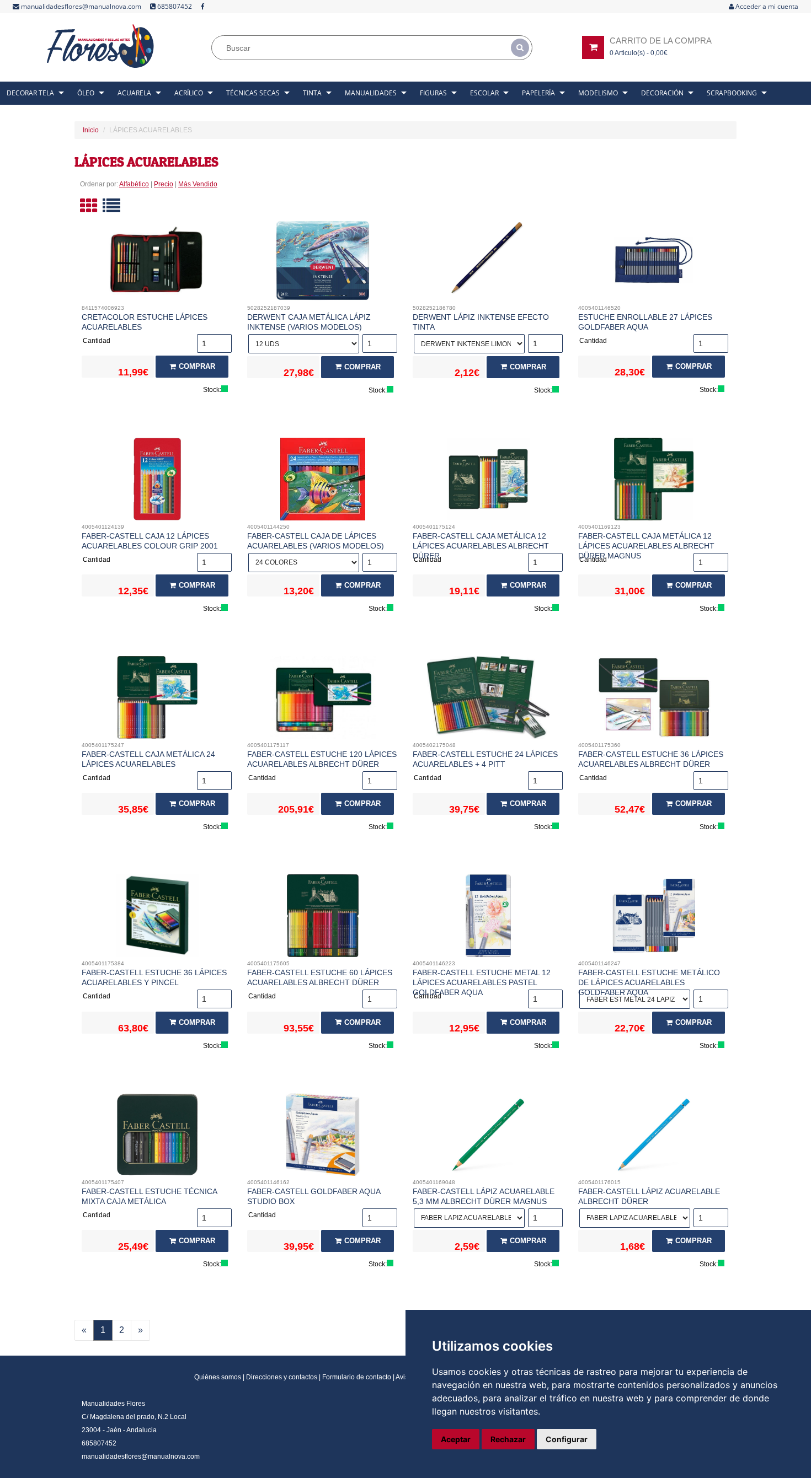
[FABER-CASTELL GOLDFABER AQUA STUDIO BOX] (323, 1137)
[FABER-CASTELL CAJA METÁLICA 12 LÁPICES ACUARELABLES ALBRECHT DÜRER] (488, 481)
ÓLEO (85, 93)
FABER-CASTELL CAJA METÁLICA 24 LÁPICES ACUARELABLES (148, 759)
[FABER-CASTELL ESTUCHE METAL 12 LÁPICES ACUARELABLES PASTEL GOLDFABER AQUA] (488, 918)
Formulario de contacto (356, 1377)
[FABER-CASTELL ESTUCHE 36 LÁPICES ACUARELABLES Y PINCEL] (157, 918)
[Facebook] (203, 6)
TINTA (312, 93)
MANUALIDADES (371, 93)
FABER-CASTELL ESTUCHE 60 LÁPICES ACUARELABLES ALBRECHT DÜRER (319, 977)
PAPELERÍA (538, 93)
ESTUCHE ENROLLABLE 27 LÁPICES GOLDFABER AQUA (645, 322)
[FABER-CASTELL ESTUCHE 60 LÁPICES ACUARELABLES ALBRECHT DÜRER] (323, 918)
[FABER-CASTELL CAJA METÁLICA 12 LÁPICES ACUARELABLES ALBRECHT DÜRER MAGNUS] (654, 481)
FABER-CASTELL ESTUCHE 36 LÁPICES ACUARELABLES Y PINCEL (154, 977)
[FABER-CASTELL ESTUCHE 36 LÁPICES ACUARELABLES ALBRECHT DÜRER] (654, 700)
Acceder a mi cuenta (766, 6)
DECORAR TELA (30, 93)
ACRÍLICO (188, 93)
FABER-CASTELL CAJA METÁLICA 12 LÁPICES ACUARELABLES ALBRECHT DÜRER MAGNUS (646, 545)
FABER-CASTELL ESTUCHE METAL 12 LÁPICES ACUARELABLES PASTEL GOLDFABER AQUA (482, 982)
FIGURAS (433, 93)
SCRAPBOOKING (732, 93)
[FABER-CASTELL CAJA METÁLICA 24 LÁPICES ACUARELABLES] (157, 700)
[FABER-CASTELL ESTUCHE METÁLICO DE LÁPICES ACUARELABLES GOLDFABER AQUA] (654, 918)
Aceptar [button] (456, 1439)
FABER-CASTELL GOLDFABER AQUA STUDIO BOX (313, 1196)
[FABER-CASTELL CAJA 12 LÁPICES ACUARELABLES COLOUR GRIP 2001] (157, 481)
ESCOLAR (484, 93)
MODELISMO (598, 93)
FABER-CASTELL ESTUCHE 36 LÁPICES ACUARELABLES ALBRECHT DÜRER (650, 759)
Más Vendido (197, 184)
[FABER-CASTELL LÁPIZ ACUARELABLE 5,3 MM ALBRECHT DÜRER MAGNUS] (488, 1137)
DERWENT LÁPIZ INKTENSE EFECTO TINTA (481, 322)
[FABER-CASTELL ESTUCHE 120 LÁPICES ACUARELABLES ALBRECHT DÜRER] (323, 700)
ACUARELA (134, 93)
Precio (163, 184)
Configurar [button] (567, 1439)
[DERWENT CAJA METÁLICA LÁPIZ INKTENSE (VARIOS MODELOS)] (323, 263)
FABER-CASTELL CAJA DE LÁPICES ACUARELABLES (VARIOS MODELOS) (315, 540)
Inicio (91, 130)
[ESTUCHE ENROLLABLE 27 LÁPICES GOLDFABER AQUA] (654, 263)
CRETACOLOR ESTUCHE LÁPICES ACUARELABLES (144, 322)
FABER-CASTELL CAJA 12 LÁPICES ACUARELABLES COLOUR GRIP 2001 (150, 540)
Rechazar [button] (508, 1439)
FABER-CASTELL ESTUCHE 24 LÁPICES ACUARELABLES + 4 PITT (485, 759)
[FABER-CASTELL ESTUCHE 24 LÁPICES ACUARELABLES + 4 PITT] (488, 700)
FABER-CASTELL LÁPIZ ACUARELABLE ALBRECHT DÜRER (649, 1196)
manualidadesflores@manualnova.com (80, 6)
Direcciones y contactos (281, 1377)
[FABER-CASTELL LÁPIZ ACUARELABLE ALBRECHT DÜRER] (654, 1137)
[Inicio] (101, 46)
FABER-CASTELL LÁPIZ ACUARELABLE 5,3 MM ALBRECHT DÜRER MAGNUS (483, 1196)
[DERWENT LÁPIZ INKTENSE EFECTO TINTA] (488, 263)
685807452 (174, 6)
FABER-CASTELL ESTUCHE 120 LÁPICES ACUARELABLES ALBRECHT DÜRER (322, 759)
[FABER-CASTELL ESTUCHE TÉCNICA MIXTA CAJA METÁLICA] (157, 1137)
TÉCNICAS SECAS (253, 93)
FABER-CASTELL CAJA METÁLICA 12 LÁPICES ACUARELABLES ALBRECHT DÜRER (481, 545)
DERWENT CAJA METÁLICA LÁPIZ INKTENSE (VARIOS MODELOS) (309, 322)
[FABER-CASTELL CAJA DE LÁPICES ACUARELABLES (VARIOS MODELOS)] (323, 481)
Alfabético (134, 184)
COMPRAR (197, 366)
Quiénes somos (217, 1377)
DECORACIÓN (662, 93)
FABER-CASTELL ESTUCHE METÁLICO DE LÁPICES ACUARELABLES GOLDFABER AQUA (649, 982)
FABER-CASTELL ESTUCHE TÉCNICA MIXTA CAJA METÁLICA (149, 1196)
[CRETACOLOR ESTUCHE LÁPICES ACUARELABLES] (157, 263)
